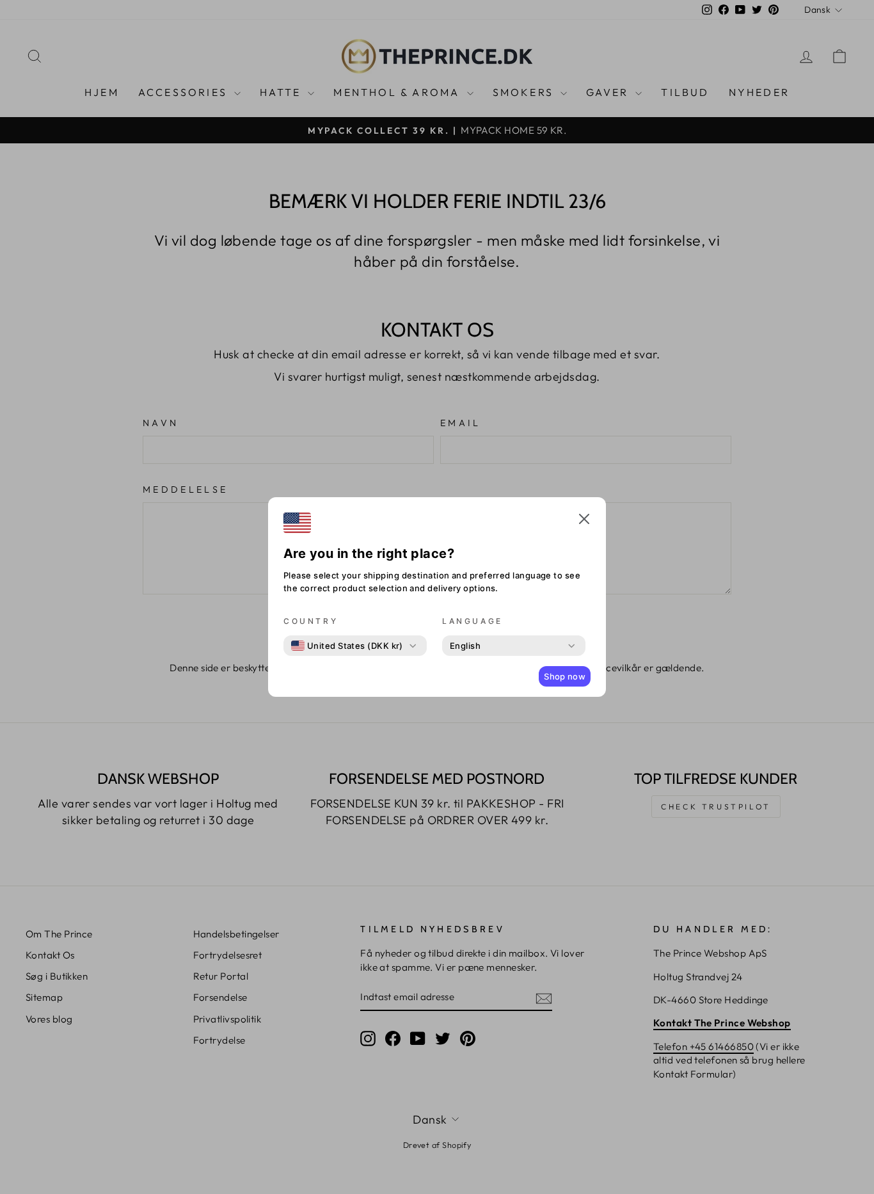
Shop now (564, 676)
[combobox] (347, 645)
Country (310, 621)
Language (472, 621)
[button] (584, 521)
